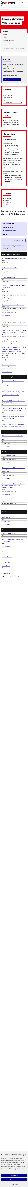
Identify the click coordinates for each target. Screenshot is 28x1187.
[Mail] (6, 576)
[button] (14, 223)
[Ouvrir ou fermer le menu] (26, 2)
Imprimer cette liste (19, 240)
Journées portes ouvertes (8, 40)
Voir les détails (6, 315)
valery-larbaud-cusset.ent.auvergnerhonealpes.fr (13, 98)
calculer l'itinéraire (12, 79)
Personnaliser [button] (14, 1184)
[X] (14, 576)
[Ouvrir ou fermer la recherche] (22, 2)
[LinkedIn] (10, 576)
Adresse (5, 34)
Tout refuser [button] (14, 1180)
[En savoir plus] (19, 154)
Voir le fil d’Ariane (5, 9)
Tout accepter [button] (14, 1175)
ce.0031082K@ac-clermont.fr (12, 103)
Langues (5, 45)
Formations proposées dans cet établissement (13, 48)
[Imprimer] (2, 576)
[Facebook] (17, 576)
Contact (5, 37)
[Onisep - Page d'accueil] (11, 3)
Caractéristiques (6, 43)
